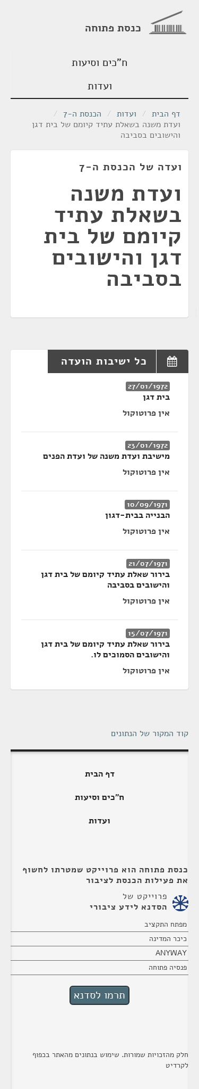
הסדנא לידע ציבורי (128, 907)
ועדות (100, 86)
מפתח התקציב (165, 924)
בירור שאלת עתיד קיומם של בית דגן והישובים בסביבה (105, 579)
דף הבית (166, 114)
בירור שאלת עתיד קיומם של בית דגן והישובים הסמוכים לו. (105, 649)
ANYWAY (171, 953)
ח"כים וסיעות (99, 62)
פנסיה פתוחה (168, 967)
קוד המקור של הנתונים (149, 733)
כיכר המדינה (168, 939)
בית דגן (156, 397)
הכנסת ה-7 (82, 114)
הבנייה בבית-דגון (137, 515)
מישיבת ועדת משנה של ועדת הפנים (106, 456)
